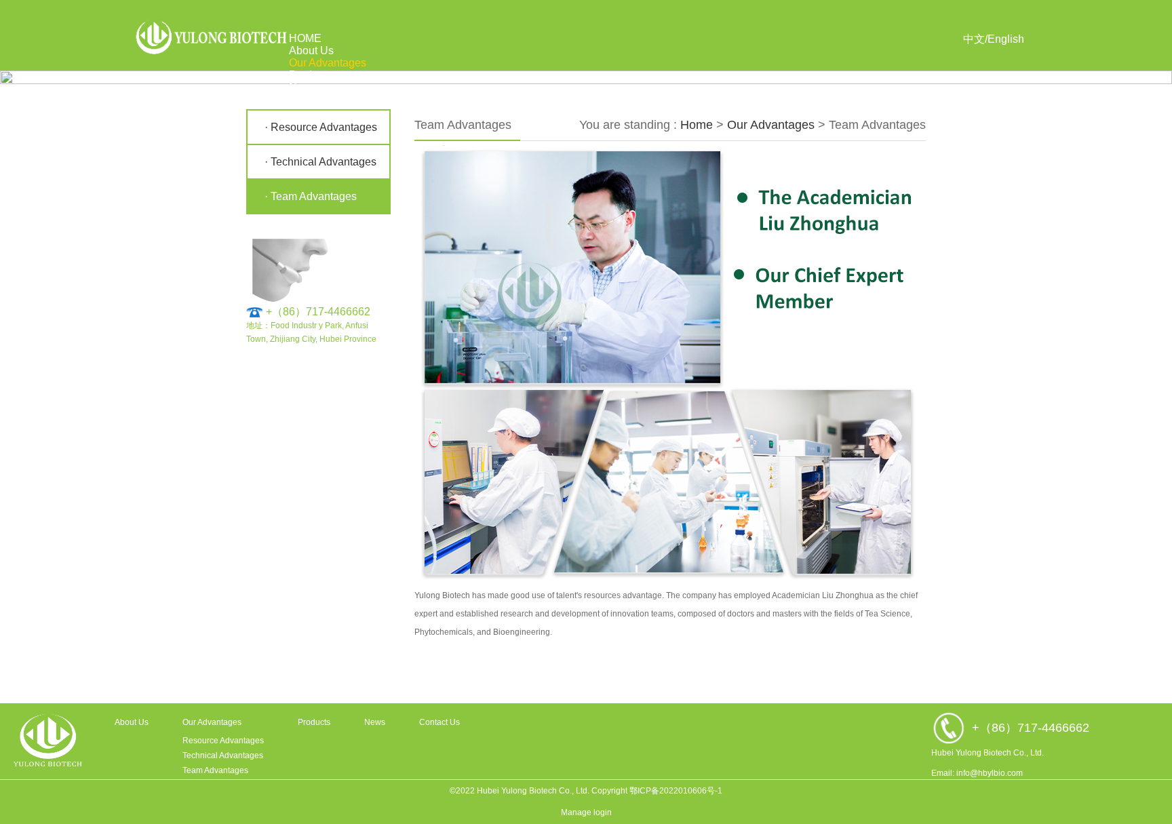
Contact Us (316, 99)
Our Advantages (327, 62)
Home (696, 125)
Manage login (586, 812)
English (1006, 39)
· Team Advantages (311, 196)
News (303, 87)
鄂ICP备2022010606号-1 (675, 791)
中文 (974, 39)
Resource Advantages (223, 740)
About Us (311, 50)
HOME (305, 38)
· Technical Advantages (320, 162)
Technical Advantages (222, 755)
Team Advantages (215, 770)
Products (310, 75)
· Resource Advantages (321, 127)
